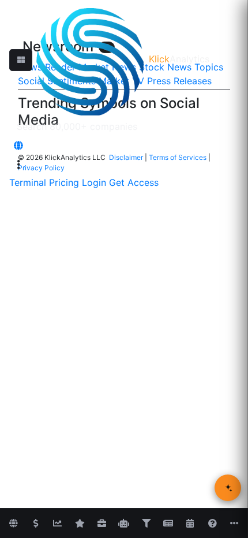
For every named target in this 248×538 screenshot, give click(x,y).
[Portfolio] (101, 524)
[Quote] (36, 524)
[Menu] (18, 164)
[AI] (124, 524)
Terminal (27, 182)
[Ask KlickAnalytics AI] (228, 488)
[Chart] (58, 524)
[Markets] (13, 524)
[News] (168, 524)
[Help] (212, 524)
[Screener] (146, 524)
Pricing (64, 182)
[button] (20, 60)
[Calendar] (190, 524)
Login (94, 182)
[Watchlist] (80, 524)
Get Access (134, 182)
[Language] (18, 145)
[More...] (235, 524)
